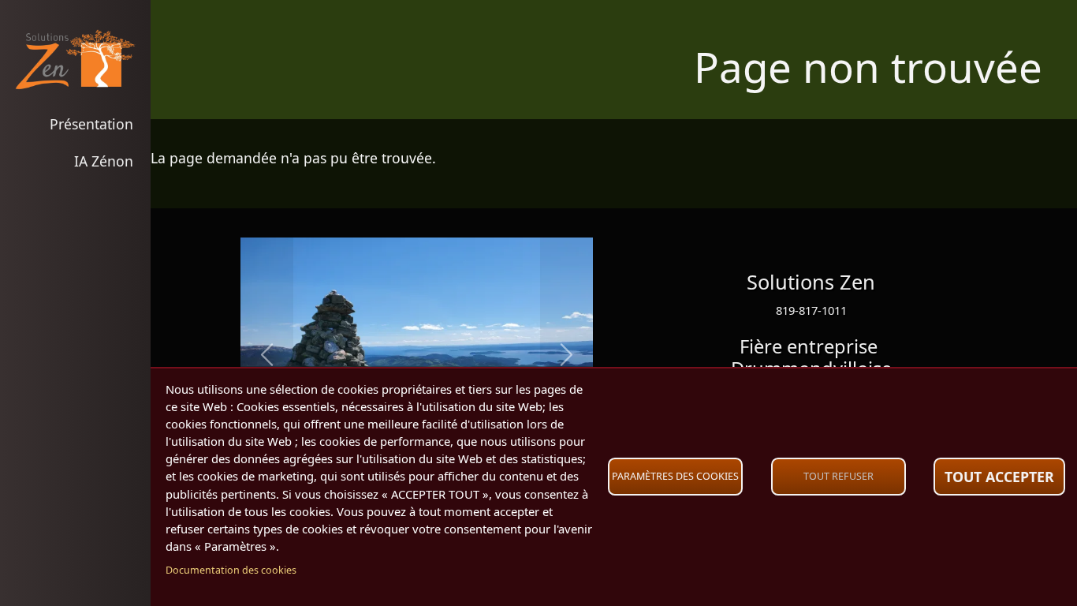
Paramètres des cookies (675, 476)
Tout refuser (838, 476)
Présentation (91, 123)
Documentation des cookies (231, 570)
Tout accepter (999, 476)
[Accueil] (75, 60)
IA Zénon (103, 161)
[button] (266, 355)
